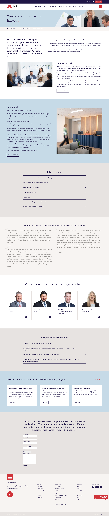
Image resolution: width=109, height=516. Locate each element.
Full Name (26, 434)
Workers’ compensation (37, 28)
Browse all (97, 379)
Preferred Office (27, 450)
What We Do (14, 28)
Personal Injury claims (25, 28)
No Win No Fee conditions (82, 388)
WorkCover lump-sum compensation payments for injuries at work (53, 389)
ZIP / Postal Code (27, 446)
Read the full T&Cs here (31, 150)
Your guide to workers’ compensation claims (20, 389)
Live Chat (101, 497)
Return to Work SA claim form (20, 113)
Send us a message (63, 90)
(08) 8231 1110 (89, 2)
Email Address (26, 437)
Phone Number (26, 441)
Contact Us (98, 1)
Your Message (26, 453)
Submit (25, 465)
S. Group (100, 514)
